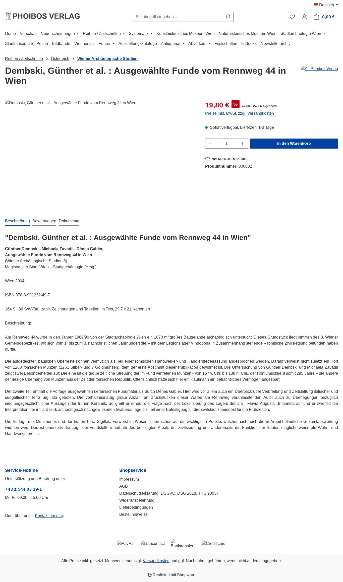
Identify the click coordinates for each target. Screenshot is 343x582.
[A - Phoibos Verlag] (319, 69)
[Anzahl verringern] (210, 144)
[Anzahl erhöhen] (243, 144)
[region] (100, 154)
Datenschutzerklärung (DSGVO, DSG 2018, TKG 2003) (168, 493)
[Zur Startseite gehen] (42, 16)
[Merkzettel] (292, 17)
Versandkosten (156, 561)
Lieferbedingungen (136, 507)
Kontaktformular (49, 515)
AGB (123, 486)
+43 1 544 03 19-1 (23, 489)
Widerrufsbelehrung (136, 500)
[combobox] (177, 17)
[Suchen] (228, 17)
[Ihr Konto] (304, 17)
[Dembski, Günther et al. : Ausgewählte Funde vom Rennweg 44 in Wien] (100, 154)
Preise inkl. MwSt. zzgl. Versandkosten (239, 113)
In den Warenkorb (294, 143)
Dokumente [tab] (69, 221)
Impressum (129, 479)
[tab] (17, 221)
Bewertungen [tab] (44, 221)
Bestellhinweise (133, 514)
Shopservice (132, 470)
